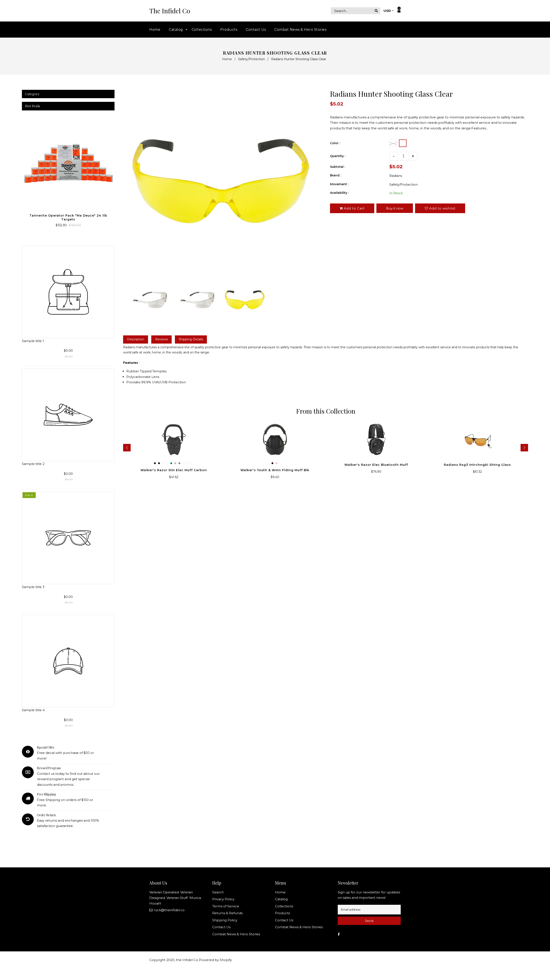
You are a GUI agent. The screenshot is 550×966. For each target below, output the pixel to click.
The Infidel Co (169, 10)
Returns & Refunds (227, 913)
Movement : (339, 184)
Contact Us (221, 927)
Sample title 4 (33, 710)
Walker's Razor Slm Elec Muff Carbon (174, 470)
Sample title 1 (33, 341)
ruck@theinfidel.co (169, 910)
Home (227, 59)
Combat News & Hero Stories (236, 934)
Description (135, 339)
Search (218, 892)
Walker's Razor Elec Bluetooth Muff (376, 465)
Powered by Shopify (215, 960)
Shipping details (191, 339)
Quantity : (337, 156)
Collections (284, 906)
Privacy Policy (223, 899)
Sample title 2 (33, 464)
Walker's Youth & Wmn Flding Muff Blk (274, 470)
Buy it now (394, 208)
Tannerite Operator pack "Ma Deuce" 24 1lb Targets (68, 217)
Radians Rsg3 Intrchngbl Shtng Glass (477, 465)
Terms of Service (225, 906)
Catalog (281, 899)
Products (282, 913)
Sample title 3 (33, 587)
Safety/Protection (251, 59)
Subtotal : (337, 167)
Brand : (335, 175)
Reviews (161, 339)
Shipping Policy (224, 920)
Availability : (339, 193)
